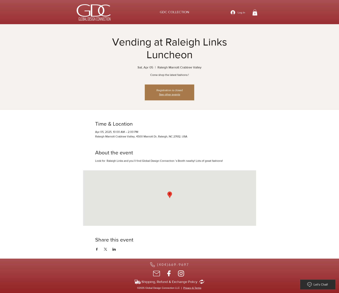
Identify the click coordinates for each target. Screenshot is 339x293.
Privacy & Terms (192, 287)
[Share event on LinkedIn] (114, 249)
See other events (169, 94)
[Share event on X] (105, 249)
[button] (174, 12)
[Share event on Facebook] (97, 249)
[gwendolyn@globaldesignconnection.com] (157, 273)
